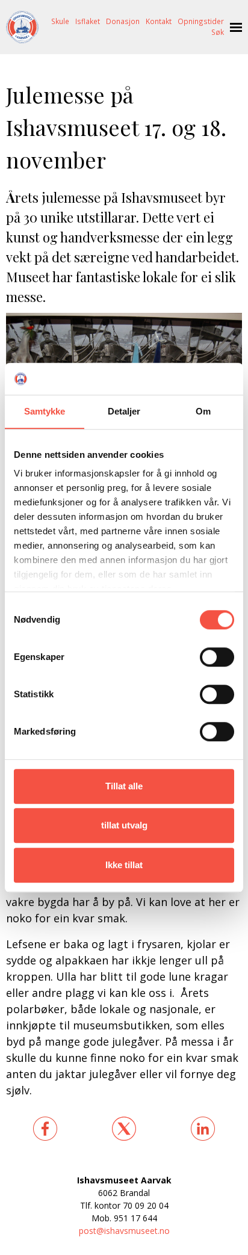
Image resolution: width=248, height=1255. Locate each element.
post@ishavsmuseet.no (124, 1230)
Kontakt (159, 21)
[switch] (217, 657)
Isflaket (87, 21)
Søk (217, 32)
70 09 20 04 (146, 1205)
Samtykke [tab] (45, 411)
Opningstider (201, 21)
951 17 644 (135, 1218)
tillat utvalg (124, 825)
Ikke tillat (124, 865)
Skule (60, 21)
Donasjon (123, 21)
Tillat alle (124, 786)
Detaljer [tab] (124, 411)
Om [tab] (203, 411)
